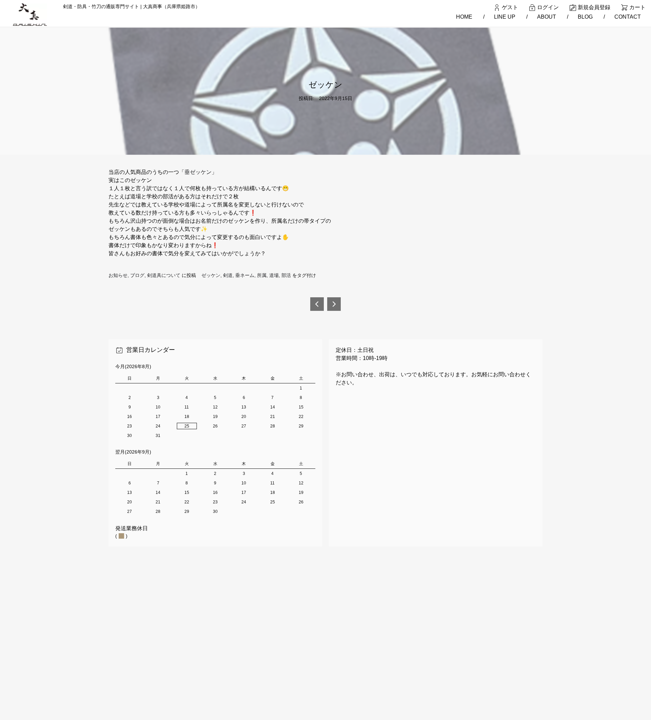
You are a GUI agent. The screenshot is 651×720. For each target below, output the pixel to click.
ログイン (548, 7)
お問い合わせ (203, 681)
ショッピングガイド (210, 638)
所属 (262, 275)
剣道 (228, 275)
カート (637, 7)
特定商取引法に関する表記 (217, 671)
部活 (286, 275)
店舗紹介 (198, 659)
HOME (464, 17)
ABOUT (546, 17)
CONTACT (627, 17)
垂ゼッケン (198, 172)
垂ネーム (244, 275)
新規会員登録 (594, 7)
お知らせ (117, 275)
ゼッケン (210, 275)
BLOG (585, 17)
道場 (274, 275)
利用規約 (198, 649)
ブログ (137, 275)
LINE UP (504, 17)
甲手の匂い (334, 304)
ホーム (196, 616)
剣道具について (163, 275)
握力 (317, 304)
